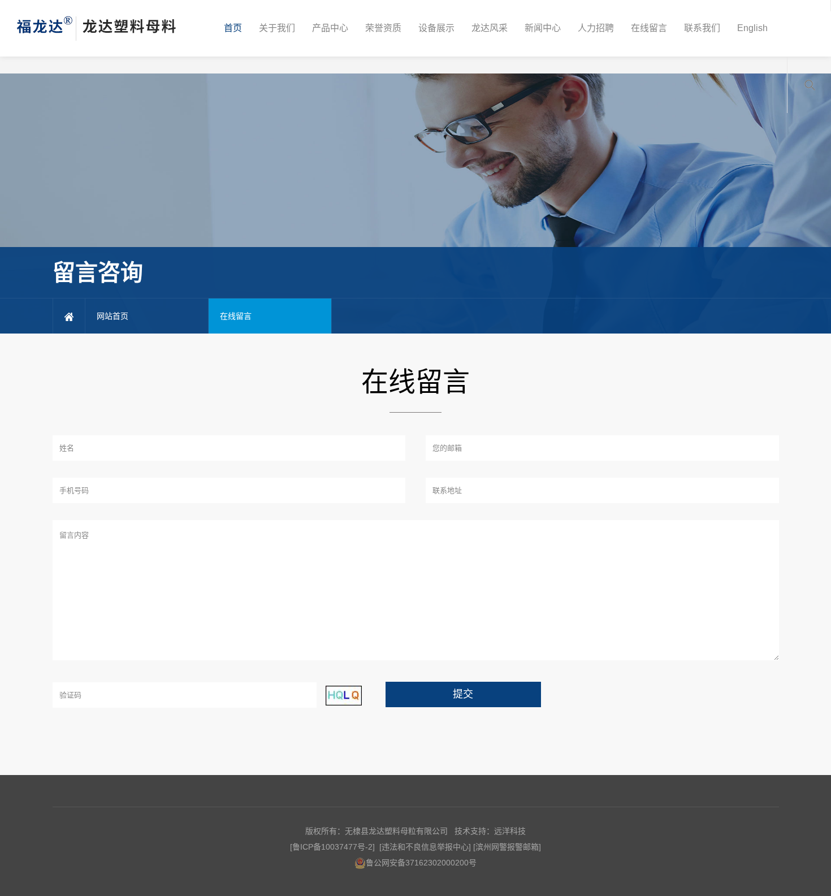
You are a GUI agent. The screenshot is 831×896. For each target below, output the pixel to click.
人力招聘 (596, 28)
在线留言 (649, 28)
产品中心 (330, 28)
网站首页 (112, 316)
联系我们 (702, 28)
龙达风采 (489, 28)
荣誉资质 (383, 28)
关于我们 (277, 28)
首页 (233, 28)
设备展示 (436, 28)
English (752, 28)
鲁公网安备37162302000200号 (421, 862)
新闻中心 (543, 28)
